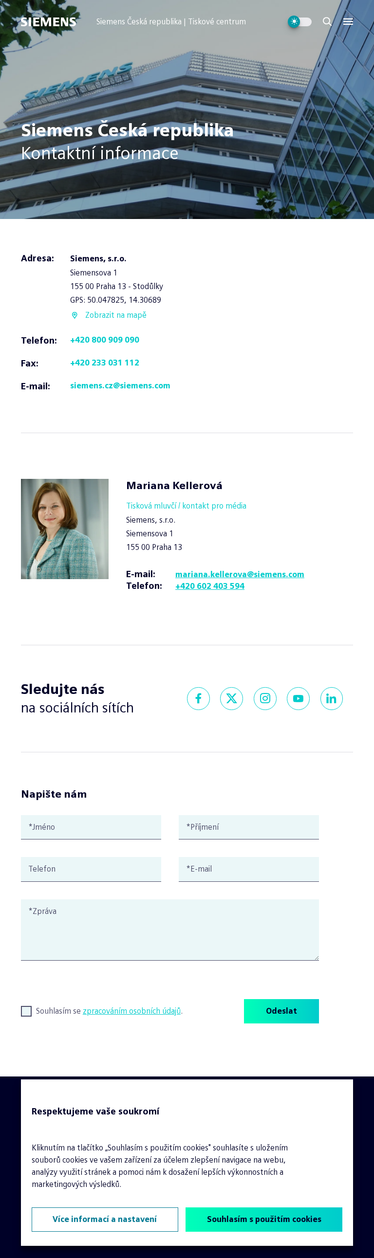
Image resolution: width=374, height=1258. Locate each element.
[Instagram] (265, 698)
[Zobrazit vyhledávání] (327, 22)
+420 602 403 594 (209, 586)
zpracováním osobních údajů (132, 1011)
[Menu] (348, 22)
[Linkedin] (331, 698)
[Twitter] (231, 698)
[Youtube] (298, 698)
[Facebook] (198, 698)
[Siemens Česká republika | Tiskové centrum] (58, 22)
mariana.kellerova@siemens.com (239, 574)
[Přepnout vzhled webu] (300, 22)
